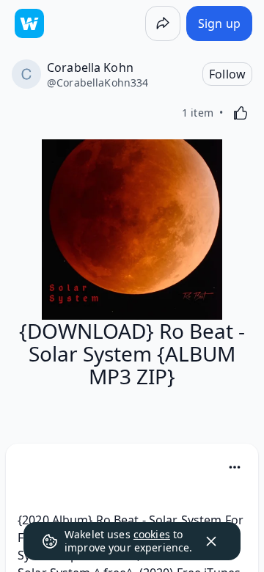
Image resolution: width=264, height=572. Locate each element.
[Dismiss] (211, 541)
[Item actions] (234, 467)
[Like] (240, 113)
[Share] (162, 23)
